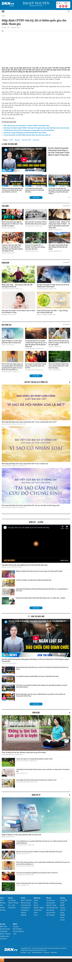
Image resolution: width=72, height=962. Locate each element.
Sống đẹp (62, 908)
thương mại (36, 140)
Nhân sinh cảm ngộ (25, 903)
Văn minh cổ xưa (38, 910)
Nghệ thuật (4, 314)
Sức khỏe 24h (3, 939)
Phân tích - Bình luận (13, 903)
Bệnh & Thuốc (3, 926)
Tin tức (15, 934)
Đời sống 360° (63, 900)
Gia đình (62, 903)
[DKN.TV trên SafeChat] (57, 3)
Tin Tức (3, 663)
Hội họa (35, 903)
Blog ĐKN (51, 229)
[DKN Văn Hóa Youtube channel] (66, 6)
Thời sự (2, 898)
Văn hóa (51, 370)
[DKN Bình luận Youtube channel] (63, 6)
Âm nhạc (36, 900)
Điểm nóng (2, 903)
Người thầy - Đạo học (51, 905)
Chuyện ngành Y (4, 931)
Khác (3, 16)
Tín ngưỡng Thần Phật (42, 288)
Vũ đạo (35, 915)
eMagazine (36, 712)
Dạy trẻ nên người (50, 912)
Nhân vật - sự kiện (6, 567)
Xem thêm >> (66, 206)
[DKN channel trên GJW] (65, 3)
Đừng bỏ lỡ (36, 794)
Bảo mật (46, 952)
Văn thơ (36, 912)
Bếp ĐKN (62, 905)
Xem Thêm (36, 197)
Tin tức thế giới (11, 900)
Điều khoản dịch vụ (37, 952)
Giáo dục (48, 898)
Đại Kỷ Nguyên (56, 948)
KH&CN (15, 924)
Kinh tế (1, 900)
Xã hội (1, 905)
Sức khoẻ (62, 920)
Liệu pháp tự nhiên (4, 936)
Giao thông (2, 910)
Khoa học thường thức (18, 931)
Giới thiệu (23, 952)
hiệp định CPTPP (26, 140)
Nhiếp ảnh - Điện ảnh (39, 908)
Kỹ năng (62, 912)
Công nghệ (15, 926)
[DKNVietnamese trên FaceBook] (59, 3)
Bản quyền (54, 952)
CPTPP (11, 140)
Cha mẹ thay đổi (50, 910)
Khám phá (4, 227)
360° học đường (50, 915)
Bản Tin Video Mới (37, 616)
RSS (29, 952)
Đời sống (27, 251)
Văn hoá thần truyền (30, 348)
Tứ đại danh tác (25, 910)
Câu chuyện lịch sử (29, 226)
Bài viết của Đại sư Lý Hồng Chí (36, 382)
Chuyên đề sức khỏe (5, 929)
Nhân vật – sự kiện (36, 522)
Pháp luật (2, 908)
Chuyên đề (23, 912)
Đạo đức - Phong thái (42, 314)
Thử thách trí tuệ (50, 900)
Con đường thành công (52, 908)
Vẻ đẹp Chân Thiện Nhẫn (8, 288)
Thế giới (4, 253)
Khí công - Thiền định (5, 934)
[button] (69, 197)
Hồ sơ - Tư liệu (11, 905)
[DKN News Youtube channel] (60, 6)
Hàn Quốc (17, 140)
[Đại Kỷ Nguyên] (8, 3)
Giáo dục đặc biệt (50, 903)
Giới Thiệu (12, 6)
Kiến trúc (36, 905)
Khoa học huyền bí (17, 929)
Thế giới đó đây (11, 908)
